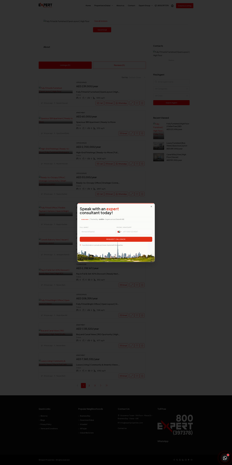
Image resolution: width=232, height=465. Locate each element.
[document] (116, 232)
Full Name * (84, 227)
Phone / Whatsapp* (124, 227)
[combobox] (119, 231)
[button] (151, 206)
